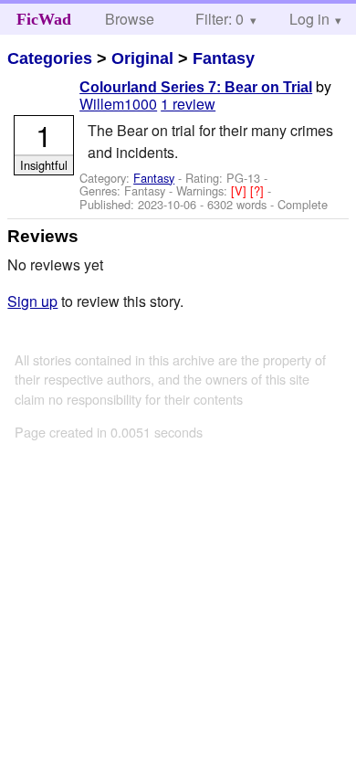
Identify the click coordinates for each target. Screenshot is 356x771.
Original (142, 58)
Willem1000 (118, 103)
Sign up (32, 301)
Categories (49, 58)
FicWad (43, 19)
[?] (258, 190)
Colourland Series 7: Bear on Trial (195, 87)
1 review (188, 103)
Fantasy (224, 58)
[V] (240, 190)
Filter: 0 (219, 18)
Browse (129, 18)
